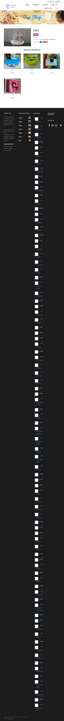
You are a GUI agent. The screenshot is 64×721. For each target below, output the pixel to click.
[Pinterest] (45, 42)
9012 (12, 94)
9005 (51, 69)
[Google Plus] (47, 42)
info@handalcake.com (9, 134)
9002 (12, 69)
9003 (32, 69)
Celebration (53, 39)
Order (35, 34)
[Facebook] (41, 42)
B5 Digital (10, 718)
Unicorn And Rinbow (44, 39)
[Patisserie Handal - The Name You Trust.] (11, 6)
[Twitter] (43, 42)
